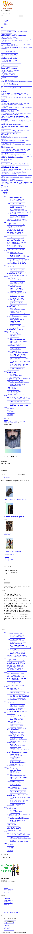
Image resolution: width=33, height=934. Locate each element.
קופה (5, 23)
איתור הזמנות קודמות (9, 930)
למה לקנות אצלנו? (8, 559)
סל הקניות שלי (7, 21)
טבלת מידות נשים (8, 903)
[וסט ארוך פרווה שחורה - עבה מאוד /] (9, 513)
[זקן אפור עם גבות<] (13, 452)
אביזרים (6, 420)
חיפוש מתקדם (7, 928)
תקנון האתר (7, 898)
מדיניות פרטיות (7, 891)
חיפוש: (2, 15)
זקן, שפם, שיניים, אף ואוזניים (11, 422)
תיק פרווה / (7, 534)
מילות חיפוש (7, 927)
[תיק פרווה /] (9, 531)
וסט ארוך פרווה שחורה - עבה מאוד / (14, 517)
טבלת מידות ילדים (8, 906)
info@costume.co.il (9, 923)
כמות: (2, 474)
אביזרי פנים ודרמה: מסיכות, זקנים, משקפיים (14, 421)
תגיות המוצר (7, 558)
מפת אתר (6, 925)
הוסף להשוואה (7, 477)
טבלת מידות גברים (8, 904)
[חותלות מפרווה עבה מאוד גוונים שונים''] (9, 496)
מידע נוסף (6, 557)
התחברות (6, 24)
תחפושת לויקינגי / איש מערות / (13, 551)
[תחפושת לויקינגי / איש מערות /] (9, 548)
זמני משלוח (6, 901)
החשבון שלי (7, 20)
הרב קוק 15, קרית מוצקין (10, 920)
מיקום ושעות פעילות (9, 889)
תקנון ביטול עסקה (8, 900)
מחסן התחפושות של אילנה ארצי (11, 912)
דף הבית (6, 418)
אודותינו (6, 888)
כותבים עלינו (7, 892)
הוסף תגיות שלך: (8, 580)
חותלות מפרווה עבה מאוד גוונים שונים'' (15, 499)
